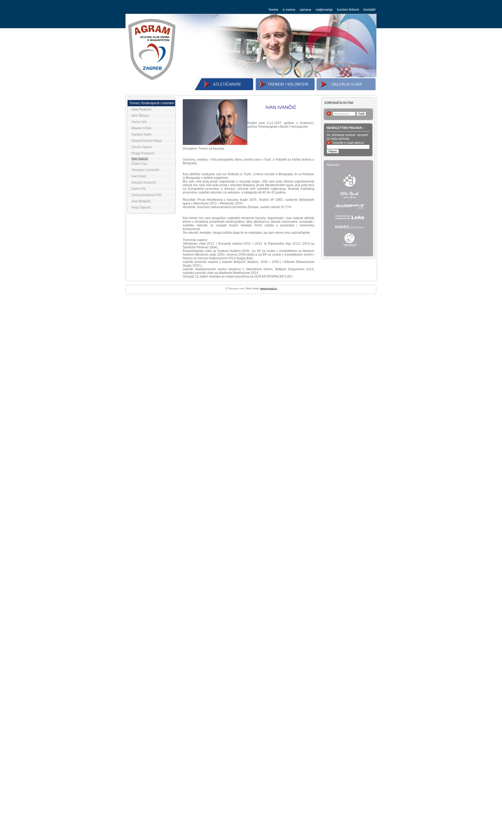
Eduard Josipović (144, 182)
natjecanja (324, 9)
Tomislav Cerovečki (145, 170)
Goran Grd (139, 122)
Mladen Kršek (141, 128)
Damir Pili (138, 189)
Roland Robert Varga (147, 141)
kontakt (369, 9)
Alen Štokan (140, 115)
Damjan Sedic (142, 134)
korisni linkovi (348, 9)
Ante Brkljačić (141, 201)
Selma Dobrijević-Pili (146, 195)
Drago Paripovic (143, 153)
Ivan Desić (139, 176)
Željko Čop (139, 164)
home (273, 9)
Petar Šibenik (141, 207)
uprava (305, 9)
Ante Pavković (142, 109)
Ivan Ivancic (140, 158)
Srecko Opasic (142, 147)
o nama (289, 9)
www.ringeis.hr (268, 288)
